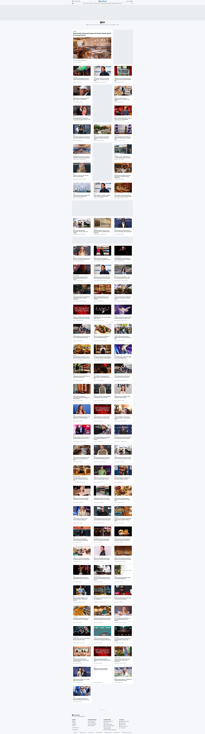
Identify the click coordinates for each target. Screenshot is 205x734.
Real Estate (91, 3)
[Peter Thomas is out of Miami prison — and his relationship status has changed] (123, 223)
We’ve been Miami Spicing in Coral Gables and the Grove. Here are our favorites (101, 298)
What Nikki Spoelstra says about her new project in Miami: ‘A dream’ (122, 478)
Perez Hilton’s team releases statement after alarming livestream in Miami (123, 438)
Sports (87, 3)
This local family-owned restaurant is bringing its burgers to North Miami (122, 539)
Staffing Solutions (107, 728)
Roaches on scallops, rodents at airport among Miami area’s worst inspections (81, 318)
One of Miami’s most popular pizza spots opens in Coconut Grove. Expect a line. (102, 377)
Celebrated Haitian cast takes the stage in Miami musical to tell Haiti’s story (123, 318)
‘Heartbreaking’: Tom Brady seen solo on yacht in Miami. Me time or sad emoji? (102, 519)
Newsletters (123, 724)
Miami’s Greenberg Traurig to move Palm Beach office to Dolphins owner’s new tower (102, 231)
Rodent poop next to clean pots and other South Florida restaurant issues (102, 417)
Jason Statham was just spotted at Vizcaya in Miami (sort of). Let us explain (80, 278)
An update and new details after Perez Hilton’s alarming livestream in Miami (102, 277)
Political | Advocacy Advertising (110, 729)
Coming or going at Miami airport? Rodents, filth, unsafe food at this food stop (122, 337)
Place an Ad (106, 722)
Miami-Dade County (76, 476)
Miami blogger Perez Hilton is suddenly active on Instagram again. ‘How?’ (102, 196)
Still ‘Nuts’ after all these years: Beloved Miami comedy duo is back (81, 639)
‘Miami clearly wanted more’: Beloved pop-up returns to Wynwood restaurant (122, 559)
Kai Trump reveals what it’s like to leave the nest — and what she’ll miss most (81, 259)
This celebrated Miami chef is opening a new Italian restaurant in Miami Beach (102, 357)
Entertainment (76, 275)
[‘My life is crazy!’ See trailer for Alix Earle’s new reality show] (82, 168)
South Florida (117, 657)
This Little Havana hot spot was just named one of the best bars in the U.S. (81, 79)
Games (105, 3)
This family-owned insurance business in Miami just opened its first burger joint (102, 619)
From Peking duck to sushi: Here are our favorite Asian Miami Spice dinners (81, 337)
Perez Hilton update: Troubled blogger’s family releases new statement (102, 397)
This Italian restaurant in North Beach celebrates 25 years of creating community (81, 298)
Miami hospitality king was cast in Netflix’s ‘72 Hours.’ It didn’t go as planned (80, 599)
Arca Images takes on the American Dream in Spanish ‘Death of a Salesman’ (122, 259)
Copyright (75, 732)
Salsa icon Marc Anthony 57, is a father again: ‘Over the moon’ (81, 680)
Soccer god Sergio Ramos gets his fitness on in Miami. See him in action (81, 699)
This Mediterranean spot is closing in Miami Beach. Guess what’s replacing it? (81, 157)
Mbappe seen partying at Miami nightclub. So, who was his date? (101, 669)
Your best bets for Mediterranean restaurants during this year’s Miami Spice (122, 499)
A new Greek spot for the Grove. (79, 60)
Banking (116, 3)
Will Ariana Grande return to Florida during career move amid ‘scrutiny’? (81, 499)
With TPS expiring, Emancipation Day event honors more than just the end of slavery (102, 578)
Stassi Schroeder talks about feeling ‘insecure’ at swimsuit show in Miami (102, 559)
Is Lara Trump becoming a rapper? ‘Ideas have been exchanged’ (80, 519)
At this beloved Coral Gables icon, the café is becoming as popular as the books (81, 458)
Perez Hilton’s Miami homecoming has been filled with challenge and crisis (102, 458)
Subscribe (131, 1)
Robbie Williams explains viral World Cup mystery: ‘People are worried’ (123, 680)
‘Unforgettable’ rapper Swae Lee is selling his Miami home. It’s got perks (81, 578)
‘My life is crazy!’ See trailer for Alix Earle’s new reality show (80, 176)
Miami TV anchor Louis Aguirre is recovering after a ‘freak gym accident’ (102, 259)
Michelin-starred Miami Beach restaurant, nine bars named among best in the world (81, 660)
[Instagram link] (76, 729)
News (84, 3)
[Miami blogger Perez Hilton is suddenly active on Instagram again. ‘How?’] (102, 187)
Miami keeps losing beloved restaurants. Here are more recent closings (80, 231)
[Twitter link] (73, 729)
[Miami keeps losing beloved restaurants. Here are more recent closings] (82, 223)
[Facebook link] (72, 729)
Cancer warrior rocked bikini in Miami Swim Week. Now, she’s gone (122, 397)
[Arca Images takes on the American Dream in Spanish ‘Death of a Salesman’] (123, 251)
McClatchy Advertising (108, 721)
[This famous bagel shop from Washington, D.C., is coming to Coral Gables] (123, 91)
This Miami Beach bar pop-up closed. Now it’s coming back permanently (101, 539)
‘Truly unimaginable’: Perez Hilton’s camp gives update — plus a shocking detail (122, 418)
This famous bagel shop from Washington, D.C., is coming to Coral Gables (122, 99)
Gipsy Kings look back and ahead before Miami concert (102, 318)
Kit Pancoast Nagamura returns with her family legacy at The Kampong (81, 619)
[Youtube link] (75, 729)
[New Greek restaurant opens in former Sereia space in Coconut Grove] (92, 48)
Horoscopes (123, 727)
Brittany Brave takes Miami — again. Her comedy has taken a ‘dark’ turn (122, 277)
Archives (73, 725)
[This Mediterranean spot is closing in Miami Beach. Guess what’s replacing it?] (82, 149)
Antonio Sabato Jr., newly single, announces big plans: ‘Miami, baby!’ (80, 539)
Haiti (115, 315)
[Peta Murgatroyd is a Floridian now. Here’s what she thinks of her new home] (82, 110)
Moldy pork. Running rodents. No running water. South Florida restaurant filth (102, 660)
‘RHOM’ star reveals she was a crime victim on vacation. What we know (101, 478)
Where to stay (103, 24)
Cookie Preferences (99, 732)
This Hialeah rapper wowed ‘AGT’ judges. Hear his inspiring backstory (123, 357)
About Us (74, 721)
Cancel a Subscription (92, 724)
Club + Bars (97, 24)
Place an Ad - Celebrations (109, 725)
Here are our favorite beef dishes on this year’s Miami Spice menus (101, 337)
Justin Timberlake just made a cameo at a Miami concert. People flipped (123, 119)
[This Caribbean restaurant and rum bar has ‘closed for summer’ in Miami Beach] (123, 187)
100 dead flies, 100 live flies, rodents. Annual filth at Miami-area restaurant (102, 499)
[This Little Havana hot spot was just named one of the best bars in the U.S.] (82, 71)
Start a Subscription (92, 722)
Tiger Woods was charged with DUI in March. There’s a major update (81, 99)
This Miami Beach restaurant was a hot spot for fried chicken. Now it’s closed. (122, 458)
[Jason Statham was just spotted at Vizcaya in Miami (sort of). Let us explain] (82, 269)
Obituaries (109, 3)
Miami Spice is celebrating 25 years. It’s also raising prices (102, 598)
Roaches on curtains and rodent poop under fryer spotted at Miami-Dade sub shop (122, 79)
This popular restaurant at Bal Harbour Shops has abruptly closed (81, 377)
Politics (98, 3)
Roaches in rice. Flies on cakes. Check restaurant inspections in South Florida (81, 559)
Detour (117, 24)
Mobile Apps (123, 723)
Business (74, 355)
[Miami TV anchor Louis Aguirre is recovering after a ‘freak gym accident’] (102, 251)
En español (113, 24)
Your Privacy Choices (108, 732)
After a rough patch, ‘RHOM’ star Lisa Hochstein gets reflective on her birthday (122, 619)
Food (93, 24)
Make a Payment (91, 725)
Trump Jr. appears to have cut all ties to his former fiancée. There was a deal (81, 438)
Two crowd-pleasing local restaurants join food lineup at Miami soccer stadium (102, 438)
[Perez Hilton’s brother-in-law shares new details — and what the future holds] (102, 71)
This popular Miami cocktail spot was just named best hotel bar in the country (122, 639)
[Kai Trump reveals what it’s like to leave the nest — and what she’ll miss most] (82, 251)
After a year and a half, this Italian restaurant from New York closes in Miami (101, 138)
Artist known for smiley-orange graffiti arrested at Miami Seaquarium (81, 196)
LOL (109, 24)
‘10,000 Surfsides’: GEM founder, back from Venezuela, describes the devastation (122, 660)
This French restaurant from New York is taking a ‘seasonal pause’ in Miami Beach (122, 298)
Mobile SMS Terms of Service (126, 732)
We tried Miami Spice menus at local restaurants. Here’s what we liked (122, 377)
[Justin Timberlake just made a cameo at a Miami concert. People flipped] (123, 110)
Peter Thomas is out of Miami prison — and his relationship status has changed (122, 231)
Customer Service (91, 721)
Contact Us (74, 724)
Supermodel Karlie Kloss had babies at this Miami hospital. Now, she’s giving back (122, 138)
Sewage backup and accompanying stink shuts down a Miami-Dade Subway (102, 639)
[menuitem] (73, 3)
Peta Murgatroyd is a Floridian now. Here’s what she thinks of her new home (81, 119)
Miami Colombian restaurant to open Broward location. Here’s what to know (81, 357)
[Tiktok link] (77, 729)
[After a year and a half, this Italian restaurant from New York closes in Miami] (102, 129)
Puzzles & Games (124, 726)
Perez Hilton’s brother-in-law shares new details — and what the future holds (101, 79)
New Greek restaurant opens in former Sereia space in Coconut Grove (92, 34)
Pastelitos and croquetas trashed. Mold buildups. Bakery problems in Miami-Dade (122, 520)
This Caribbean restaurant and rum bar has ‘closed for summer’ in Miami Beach (122, 196)
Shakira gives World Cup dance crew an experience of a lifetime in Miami (81, 417)
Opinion (102, 3)
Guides (120, 3)
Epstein (95, 3)
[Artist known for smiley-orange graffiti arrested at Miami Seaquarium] (82, 187)
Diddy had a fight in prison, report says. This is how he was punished (122, 598)
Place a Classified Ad (108, 724)
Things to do (88, 24)
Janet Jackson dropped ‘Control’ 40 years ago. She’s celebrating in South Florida (81, 137)
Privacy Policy (91, 732)
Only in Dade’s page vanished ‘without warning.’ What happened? (122, 578)
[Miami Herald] (102, 1)
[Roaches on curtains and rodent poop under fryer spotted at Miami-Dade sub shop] (123, 71)
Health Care (116, 135)
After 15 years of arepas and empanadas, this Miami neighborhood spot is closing (81, 397)
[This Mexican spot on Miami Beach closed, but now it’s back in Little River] (123, 149)
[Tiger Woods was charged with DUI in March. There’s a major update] (82, 91)
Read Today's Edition (125, 721)
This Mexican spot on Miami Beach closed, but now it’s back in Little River (122, 157)
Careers (113, 3)
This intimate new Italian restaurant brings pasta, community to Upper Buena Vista (122, 176)
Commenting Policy (82, 732)
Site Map (74, 722)
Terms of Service (116, 732)
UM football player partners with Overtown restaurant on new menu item (80, 479)
